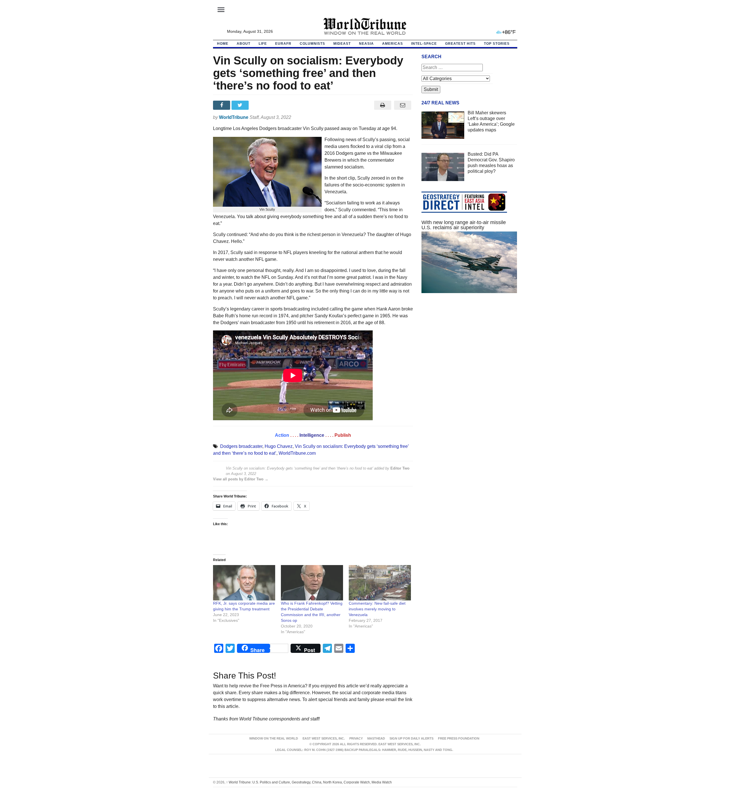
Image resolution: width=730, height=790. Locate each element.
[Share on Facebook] (222, 105)
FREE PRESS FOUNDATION (458, 738)
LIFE (263, 44)
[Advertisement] (469, 351)
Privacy (356, 738)
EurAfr (283, 44)
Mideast (342, 44)
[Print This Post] (382, 105)
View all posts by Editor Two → (240, 479)
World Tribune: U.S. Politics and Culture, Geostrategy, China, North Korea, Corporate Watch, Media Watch (309, 782)
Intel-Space (424, 44)
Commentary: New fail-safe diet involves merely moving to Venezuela (377, 609)
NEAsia (366, 44)
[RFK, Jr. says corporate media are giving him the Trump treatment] (244, 583)
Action (282, 435)
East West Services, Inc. (324, 738)
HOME (222, 44)
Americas (392, 44)
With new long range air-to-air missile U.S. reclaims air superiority (463, 225)
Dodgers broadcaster (241, 446)
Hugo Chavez (279, 446)
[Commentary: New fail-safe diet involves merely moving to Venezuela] (380, 583)
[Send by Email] (403, 105)
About (243, 44)
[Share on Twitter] (241, 105)
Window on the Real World (273, 738)
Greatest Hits (460, 44)
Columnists (312, 44)
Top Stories (497, 44)
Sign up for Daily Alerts (411, 738)
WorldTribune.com (297, 453)
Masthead (376, 738)
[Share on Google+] (259, 105)
